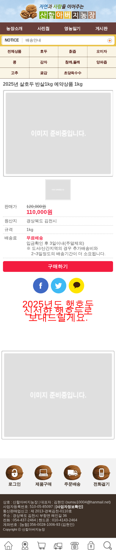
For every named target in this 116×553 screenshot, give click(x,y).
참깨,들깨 (72, 62)
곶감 (43, 73)
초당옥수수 (72, 73)
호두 (43, 51)
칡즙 (72, 51)
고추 (14, 73)
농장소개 (14, 28)
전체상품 (14, 51)
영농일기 (72, 28)
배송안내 (33, 40)
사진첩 (43, 28)
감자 (43, 62)
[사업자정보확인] (69, 507)
